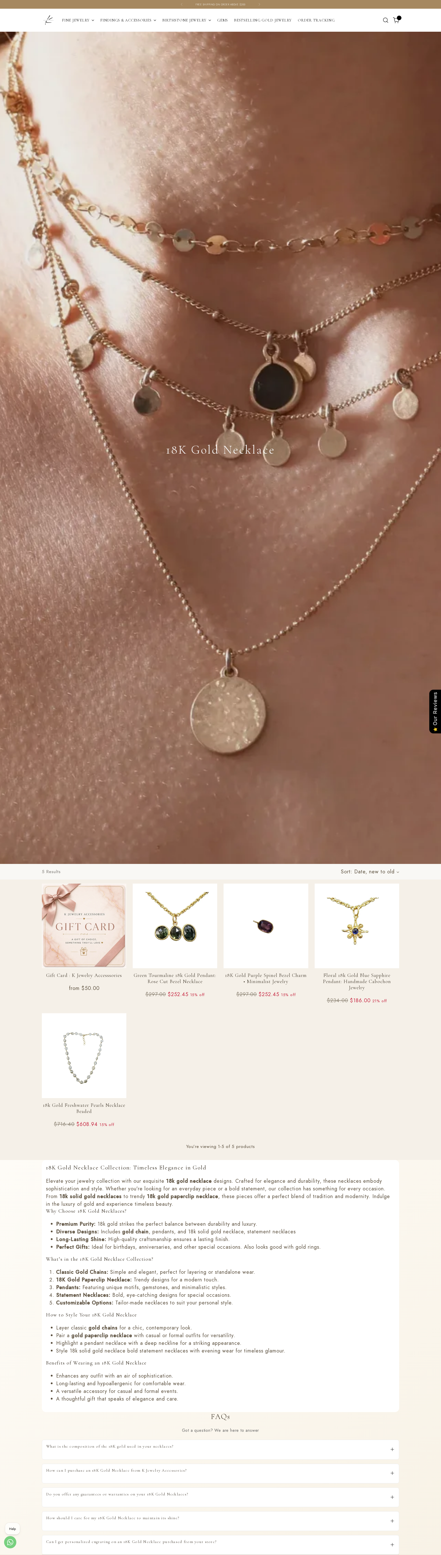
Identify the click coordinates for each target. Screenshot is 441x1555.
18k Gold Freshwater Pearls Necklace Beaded (84, 1108)
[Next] (259, 4)
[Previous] (181, 4)
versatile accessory (84, 1391)
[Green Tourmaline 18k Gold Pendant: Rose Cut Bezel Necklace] (175, 926)
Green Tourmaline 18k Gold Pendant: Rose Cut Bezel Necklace (175, 978)
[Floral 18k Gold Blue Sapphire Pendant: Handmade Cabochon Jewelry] (357, 926)
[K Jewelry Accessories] (48, 20)
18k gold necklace (189, 1181)
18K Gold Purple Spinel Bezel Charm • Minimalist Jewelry (266, 978)
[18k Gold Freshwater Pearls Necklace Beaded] (84, 1055)
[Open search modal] (386, 20)
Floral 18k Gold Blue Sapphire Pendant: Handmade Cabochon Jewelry (357, 981)
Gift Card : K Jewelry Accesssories (84, 975)
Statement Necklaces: (83, 1295)
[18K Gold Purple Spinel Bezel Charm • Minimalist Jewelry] (266, 926)
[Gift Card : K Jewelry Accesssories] (84, 926)
